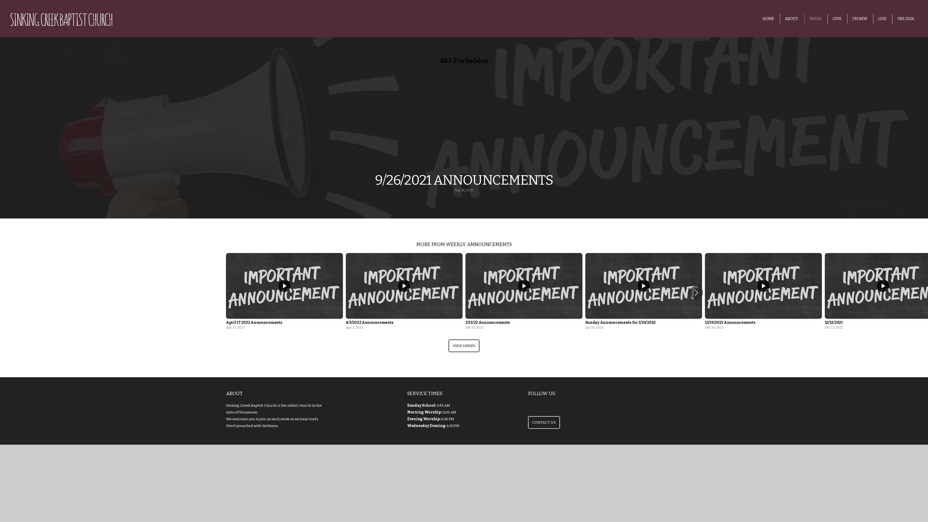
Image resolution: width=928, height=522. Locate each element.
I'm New (859, 18)
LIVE (882, 18)
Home (768, 18)
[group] (284, 292)
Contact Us (544, 422)
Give (837, 18)
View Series (464, 346)
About (792, 18)
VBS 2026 (905, 18)
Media (816, 18)
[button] (696, 292)
